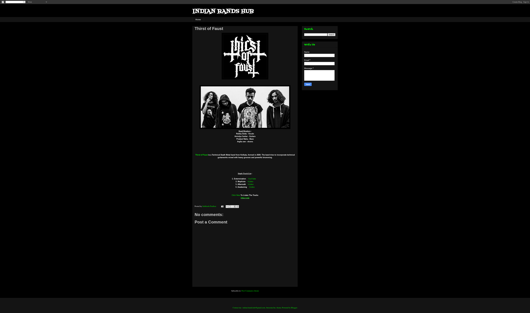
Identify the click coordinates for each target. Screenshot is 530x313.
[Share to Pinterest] (237, 206)
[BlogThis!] (229, 206)
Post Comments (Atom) (250, 291)
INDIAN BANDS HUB (223, 11)
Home (198, 19)
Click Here (236, 195)
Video (250, 182)
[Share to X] (232, 206)
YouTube (252, 179)
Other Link (245, 197)
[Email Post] (222, 206)
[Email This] (227, 206)
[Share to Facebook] (235, 206)
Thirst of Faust (201, 155)
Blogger (294, 307)
